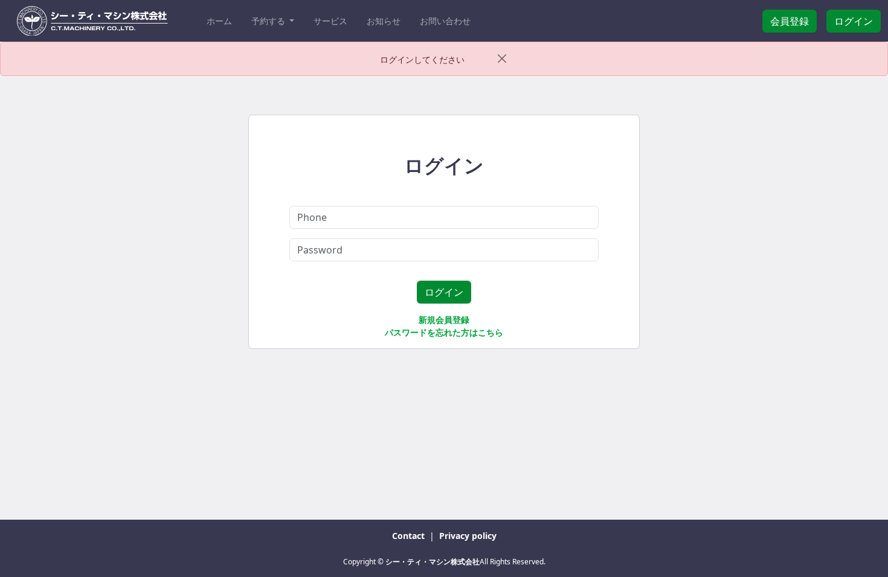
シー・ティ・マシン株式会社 (432, 561)
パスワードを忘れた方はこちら (444, 332)
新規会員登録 (444, 319)
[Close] (502, 58)
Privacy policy (468, 535)
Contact (409, 535)
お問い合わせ (445, 21)
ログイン (853, 21)
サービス (330, 21)
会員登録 (789, 21)
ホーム (219, 21)
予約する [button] (269, 21)
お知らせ (384, 21)
